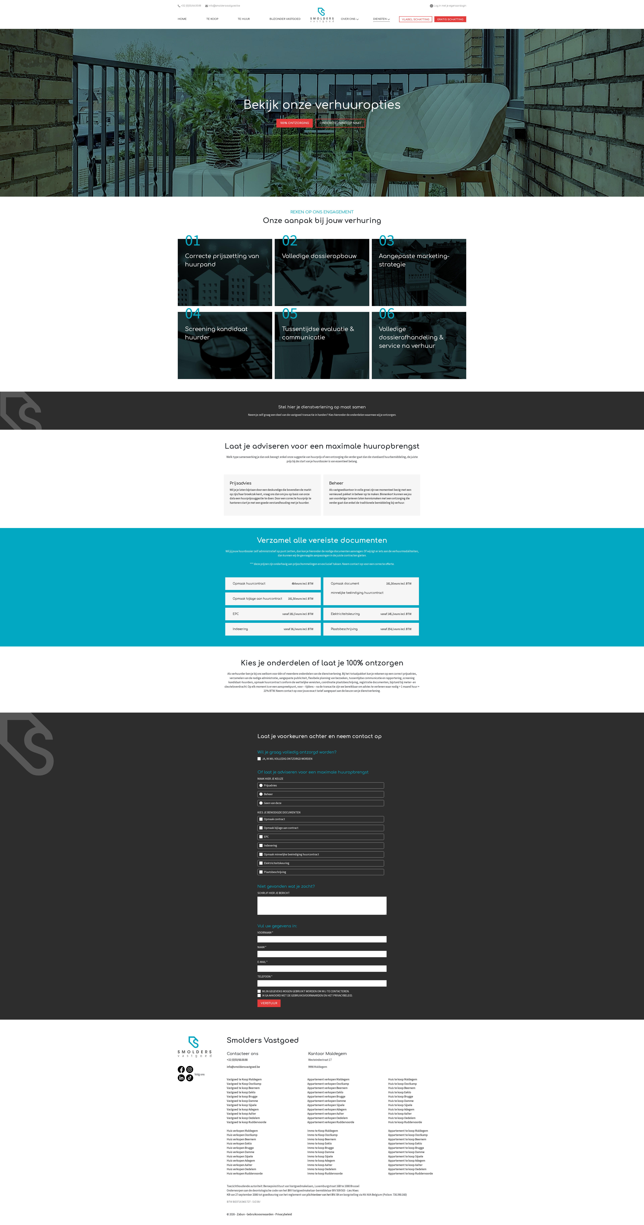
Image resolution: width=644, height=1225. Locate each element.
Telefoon (264, 976)
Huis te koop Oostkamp (402, 1084)
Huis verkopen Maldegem (242, 1131)
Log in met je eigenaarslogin (448, 6)
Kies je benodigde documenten (279, 812)
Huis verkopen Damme (240, 1152)
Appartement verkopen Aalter (325, 1113)
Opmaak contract (274, 819)
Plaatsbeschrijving (275, 872)
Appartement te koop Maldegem (408, 1131)
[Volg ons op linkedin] (182, 1078)
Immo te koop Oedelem (321, 1169)
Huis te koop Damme (401, 1101)
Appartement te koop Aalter (405, 1165)
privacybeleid (342, 995)
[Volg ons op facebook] (182, 1070)
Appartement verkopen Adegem (326, 1109)
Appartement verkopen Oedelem (327, 1118)
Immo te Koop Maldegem (322, 1131)
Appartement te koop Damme (406, 1152)
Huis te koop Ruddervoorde (405, 1122)
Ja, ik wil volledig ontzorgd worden (287, 759)
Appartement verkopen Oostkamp (328, 1084)
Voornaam (265, 932)
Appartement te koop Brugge (406, 1148)
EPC (266, 837)
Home (182, 18)
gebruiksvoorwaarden (307, 995)
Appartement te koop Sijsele (405, 1156)
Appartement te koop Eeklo (405, 1143)
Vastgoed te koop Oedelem (243, 1118)
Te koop (212, 18)
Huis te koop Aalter (400, 1113)
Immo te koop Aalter (319, 1165)
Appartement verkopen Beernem (327, 1088)
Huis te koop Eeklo (399, 1092)
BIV (290, 1190)
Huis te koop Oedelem (401, 1118)
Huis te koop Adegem (401, 1109)
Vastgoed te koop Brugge (242, 1096)
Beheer (268, 794)
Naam (261, 947)
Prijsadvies (270, 785)
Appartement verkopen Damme (326, 1101)
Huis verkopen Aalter (239, 1165)
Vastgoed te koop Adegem (243, 1109)
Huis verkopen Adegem (241, 1160)
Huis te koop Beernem (401, 1088)
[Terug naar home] (322, 15)
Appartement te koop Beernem (407, 1139)
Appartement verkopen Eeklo (325, 1092)
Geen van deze (272, 803)
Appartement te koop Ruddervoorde (410, 1173)
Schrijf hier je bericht (273, 893)
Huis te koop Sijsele (400, 1105)
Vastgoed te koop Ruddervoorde (246, 1122)
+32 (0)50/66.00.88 (189, 6)
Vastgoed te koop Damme (242, 1101)
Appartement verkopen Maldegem (328, 1079)
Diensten (380, 19)
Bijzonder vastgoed (285, 18)
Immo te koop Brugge (320, 1148)
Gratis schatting (451, 19)
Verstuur (269, 1003)
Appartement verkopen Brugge (326, 1096)
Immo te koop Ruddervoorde (325, 1173)
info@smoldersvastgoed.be (222, 6)
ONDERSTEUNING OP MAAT (340, 123)
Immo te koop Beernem (321, 1139)
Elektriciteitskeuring (276, 863)
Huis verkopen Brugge (240, 1148)
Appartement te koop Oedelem (407, 1169)
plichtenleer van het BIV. (321, 1194)
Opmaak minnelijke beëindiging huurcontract (291, 854)
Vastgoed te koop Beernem (243, 1088)
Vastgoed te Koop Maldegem (244, 1079)
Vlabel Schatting (417, 19)
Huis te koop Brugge (400, 1096)
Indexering (270, 845)
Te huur (244, 18)
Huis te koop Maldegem (402, 1079)
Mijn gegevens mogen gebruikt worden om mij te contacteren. (305, 991)
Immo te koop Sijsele (320, 1156)
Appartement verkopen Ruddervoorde (330, 1122)
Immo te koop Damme (320, 1152)
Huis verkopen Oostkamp (242, 1135)
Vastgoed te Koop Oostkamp (244, 1084)
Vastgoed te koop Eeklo (241, 1092)
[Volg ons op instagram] (190, 1070)
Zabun (241, 1214)
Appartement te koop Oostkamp (408, 1135)
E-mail (262, 962)
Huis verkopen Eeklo (239, 1143)
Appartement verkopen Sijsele (325, 1105)
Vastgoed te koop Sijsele (242, 1105)
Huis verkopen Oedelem (241, 1169)
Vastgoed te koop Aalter (241, 1113)
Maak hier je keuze (270, 779)
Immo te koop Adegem (321, 1160)
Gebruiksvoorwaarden (260, 1214)
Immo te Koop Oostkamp (322, 1135)
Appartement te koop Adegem (406, 1160)
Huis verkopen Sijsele (240, 1156)
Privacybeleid (283, 1214)
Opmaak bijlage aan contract (281, 828)
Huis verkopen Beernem (241, 1139)
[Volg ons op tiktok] (190, 1078)
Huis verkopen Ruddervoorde (245, 1173)
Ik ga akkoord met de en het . (307, 995)
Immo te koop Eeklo (319, 1143)
